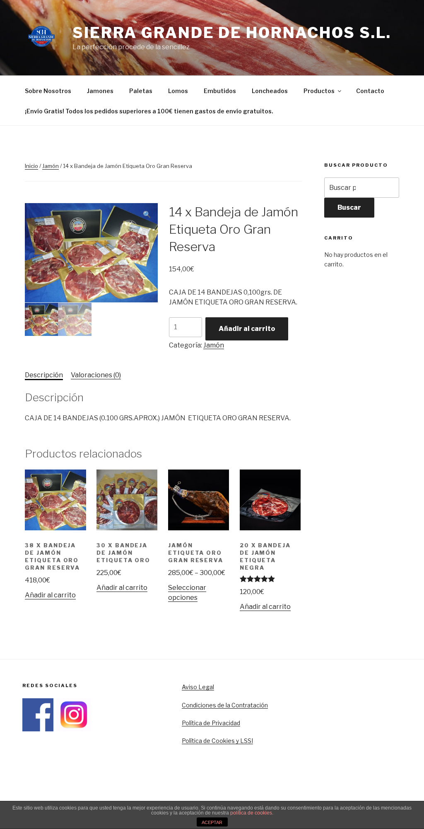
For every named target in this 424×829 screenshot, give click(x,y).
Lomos (178, 90)
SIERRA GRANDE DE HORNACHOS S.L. (231, 33)
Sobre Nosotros (48, 90)
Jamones (100, 90)
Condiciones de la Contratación (225, 705)
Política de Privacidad (211, 722)
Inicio (31, 166)
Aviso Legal (198, 686)
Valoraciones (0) (96, 375)
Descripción (44, 375)
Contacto (370, 90)
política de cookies (251, 813)
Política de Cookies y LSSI (217, 740)
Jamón (50, 166)
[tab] (44, 375)
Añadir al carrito (247, 329)
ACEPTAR (212, 822)
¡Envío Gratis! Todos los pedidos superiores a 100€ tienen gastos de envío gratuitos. (149, 111)
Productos (319, 90)
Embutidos (220, 90)
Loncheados (270, 90)
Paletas (140, 90)
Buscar (349, 207)
